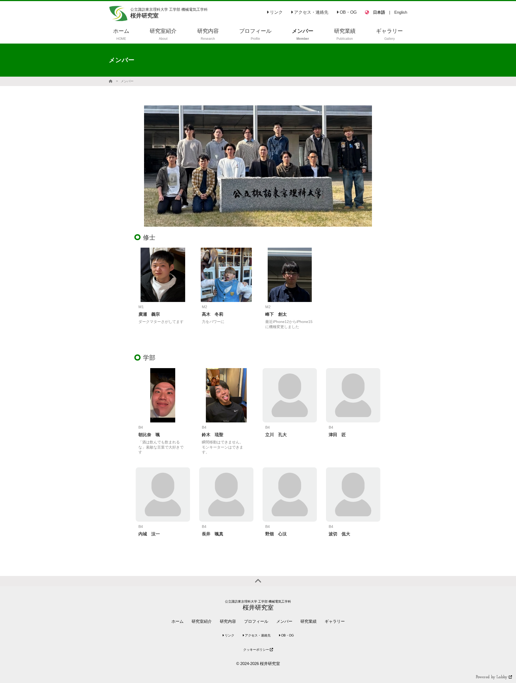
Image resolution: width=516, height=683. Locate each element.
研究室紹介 (202, 621)
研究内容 (228, 621)
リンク (276, 12)
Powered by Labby (492, 677)
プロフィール (256, 621)
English (400, 12)
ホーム (177, 621)
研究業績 (308, 621)
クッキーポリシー (256, 650)
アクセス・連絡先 (310, 12)
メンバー (127, 81)
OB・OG (348, 12)
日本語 (379, 12)
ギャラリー (335, 621)
